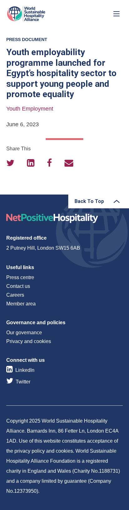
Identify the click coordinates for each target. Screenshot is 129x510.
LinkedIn (24, 370)
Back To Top (89, 201)
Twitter (23, 381)
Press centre (20, 277)
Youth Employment (29, 109)
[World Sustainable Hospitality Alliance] (39, 14)
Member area (21, 303)
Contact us (18, 286)
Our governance (24, 332)
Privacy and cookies (28, 341)
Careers (15, 295)
